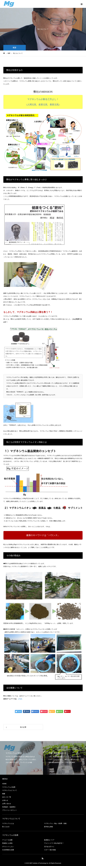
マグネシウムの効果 (8, 787)
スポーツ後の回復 (50, 850)
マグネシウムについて (9, 790)
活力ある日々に (49, 846)
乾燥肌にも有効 (7, 843)
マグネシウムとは (8, 823)
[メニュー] (81, 4)
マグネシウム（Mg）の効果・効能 (55, 823)
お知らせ (5, 800)
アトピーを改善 (7, 840)
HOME (4, 784)
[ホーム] (4, 53)
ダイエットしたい (8, 846)
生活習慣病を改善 (8, 850)
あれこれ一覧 (6, 797)
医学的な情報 (48, 827)
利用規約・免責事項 (8, 807)
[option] (21, 758)
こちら (20, 699)
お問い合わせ (6, 803)
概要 (3, 794)
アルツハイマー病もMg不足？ (54, 843)
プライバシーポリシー (9, 810)
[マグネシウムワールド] (9, 4)
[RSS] (43, 858)
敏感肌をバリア (49, 840)
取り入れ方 (6, 827)
